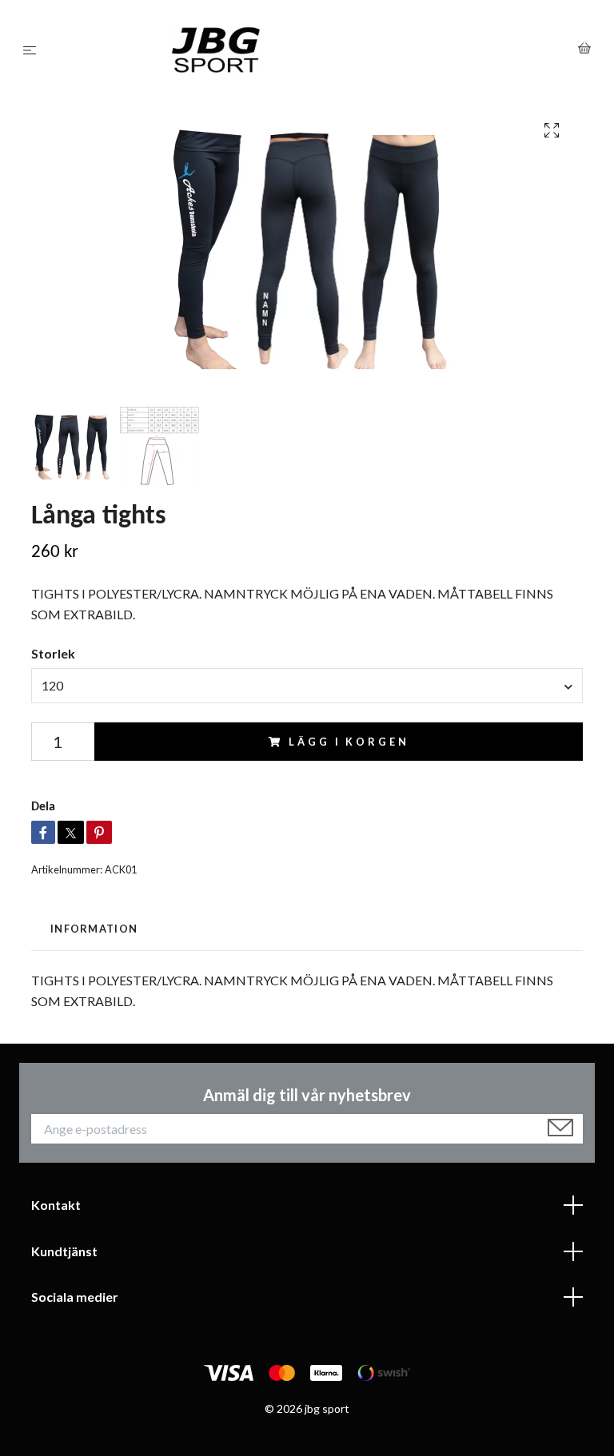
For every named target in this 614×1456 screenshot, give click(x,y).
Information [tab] (94, 928)
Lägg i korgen (349, 741)
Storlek (53, 653)
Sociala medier (74, 1296)
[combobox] (307, 685)
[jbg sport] (310, 49)
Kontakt (56, 1204)
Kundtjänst (64, 1251)
